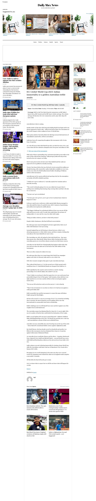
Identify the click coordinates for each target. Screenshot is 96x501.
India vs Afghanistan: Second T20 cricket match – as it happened (58, 434)
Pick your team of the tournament (37, 151)
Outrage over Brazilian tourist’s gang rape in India (12, 207)
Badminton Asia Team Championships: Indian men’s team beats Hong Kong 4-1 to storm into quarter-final (58, 408)
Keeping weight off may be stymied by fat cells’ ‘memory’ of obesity (86, 141)
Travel (61, 42)
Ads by (89, 13)
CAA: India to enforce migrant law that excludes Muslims (12, 80)
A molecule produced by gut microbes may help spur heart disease (86, 124)
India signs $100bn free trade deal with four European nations (11, 114)
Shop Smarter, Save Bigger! (78, 33)
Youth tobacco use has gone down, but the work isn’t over (86, 132)
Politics (40, 42)
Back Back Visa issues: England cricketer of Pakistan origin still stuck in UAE (36, 434)
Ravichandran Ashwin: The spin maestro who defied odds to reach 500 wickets (36, 407)
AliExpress (5, 35)
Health (51, 42)
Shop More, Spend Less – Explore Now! (35, 33)
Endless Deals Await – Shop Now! (57, 33)
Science (46, 42)
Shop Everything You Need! (9, 33)
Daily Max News (48, 5)
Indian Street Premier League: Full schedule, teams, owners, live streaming (10, 147)
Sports (56, 42)
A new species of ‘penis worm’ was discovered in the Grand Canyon (86, 115)
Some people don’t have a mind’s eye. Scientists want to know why (86, 149)
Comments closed (7, 97)
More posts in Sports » (64, 386)
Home (35, 42)
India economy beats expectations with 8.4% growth (11, 178)
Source (28, 369)
